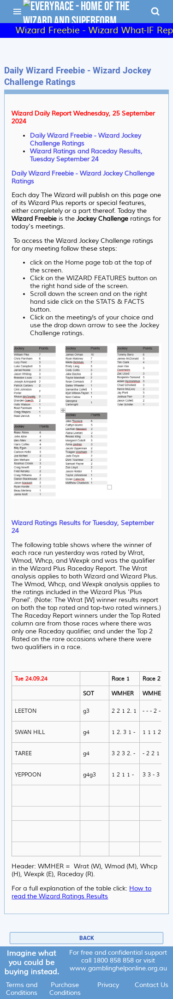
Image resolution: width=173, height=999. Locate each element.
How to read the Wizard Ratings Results (81, 892)
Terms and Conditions (21, 989)
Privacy (108, 985)
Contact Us (151, 985)
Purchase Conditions (65, 989)
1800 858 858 (113, 960)
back (86, 938)
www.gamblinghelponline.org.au (118, 968)
